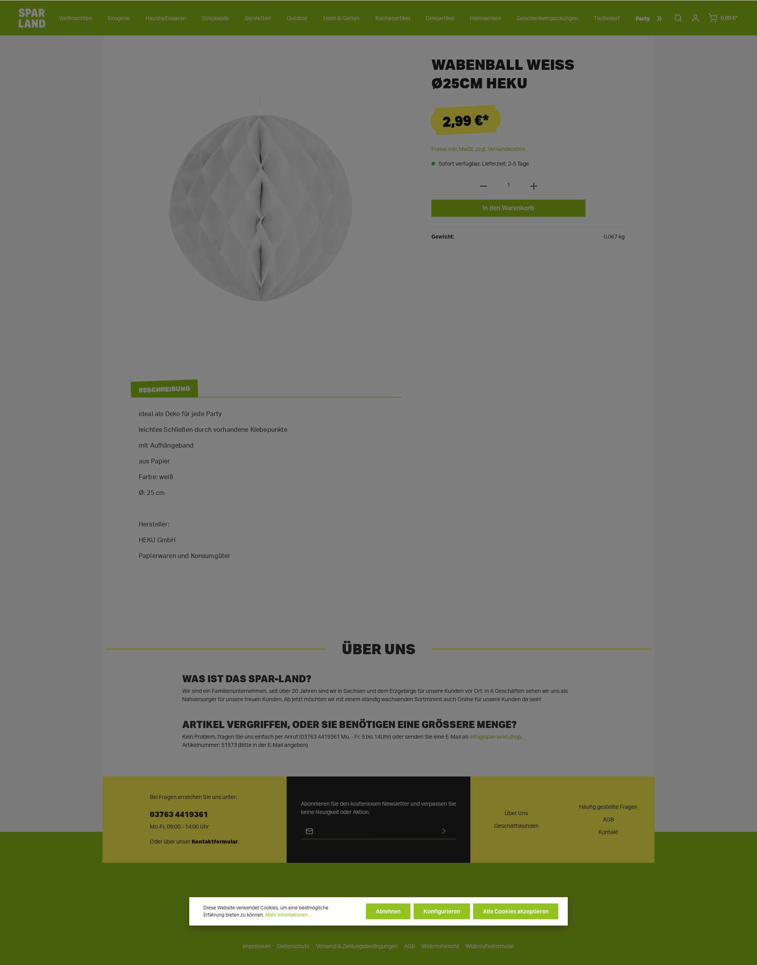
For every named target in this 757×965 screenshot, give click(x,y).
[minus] (483, 186)
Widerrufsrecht (440, 946)
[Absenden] (444, 831)
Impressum (257, 946)
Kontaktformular (215, 841)
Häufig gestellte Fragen (608, 807)
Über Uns (516, 813)
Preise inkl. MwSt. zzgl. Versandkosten (478, 149)
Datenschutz (293, 946)
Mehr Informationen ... (288, 915)
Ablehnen (388, 911)
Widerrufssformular (490, 946)
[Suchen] (678, 18)
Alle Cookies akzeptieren (515, 911)
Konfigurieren (441, 911)
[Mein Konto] (695, 18)
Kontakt (608, 832)
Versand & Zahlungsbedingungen (357, 946)
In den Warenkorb (508, 208)
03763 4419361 (179, 813)
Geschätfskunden (516, 826)
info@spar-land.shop (495, 737)
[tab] (164, 389)
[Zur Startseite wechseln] (32, 17)
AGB (608, 820)
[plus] (533, 186)
